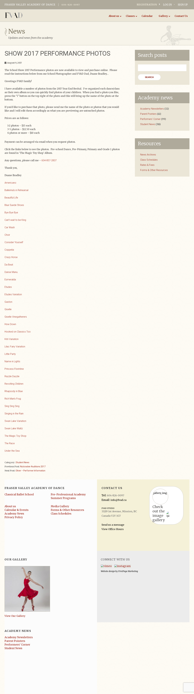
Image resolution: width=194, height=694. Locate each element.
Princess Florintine (14, 368)
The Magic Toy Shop (15, 435)
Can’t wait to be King (15, 220)
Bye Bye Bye (11, 212)
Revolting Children (14, 383)
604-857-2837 (49, 160)
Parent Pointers (148, 113)
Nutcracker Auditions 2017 (32, 466)
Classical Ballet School (19, 494)
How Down (10, 324)
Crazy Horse (11, 257)
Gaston (8, 301)
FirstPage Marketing (128, 571)
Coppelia (9, 249)
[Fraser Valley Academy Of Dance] (25, 15)
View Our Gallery (15, 615)
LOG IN (167, 4)
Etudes (8, 287)
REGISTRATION (147, 4)
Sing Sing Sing (12, 406)
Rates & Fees (147, 165)
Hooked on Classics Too (18, 331)
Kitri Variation (11, 339)
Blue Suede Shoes (14, 205)
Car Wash (10, 227)
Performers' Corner (150, 119)
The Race (10, 443)
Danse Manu (11, 272)
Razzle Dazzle (12, 376)
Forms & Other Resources (154, 170)
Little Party (10, 354)
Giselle (8, 309)
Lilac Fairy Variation (15, 346)
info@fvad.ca (118, 499)
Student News (22, 462)
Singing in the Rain (14, 413)
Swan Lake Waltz (14, 428)
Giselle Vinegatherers (16, 316)
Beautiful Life (11, 197)
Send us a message (113, 524)
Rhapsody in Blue (14, 391)
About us (10, 506)
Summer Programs (63, 498)
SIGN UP (183, 4)
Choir (7, 234)
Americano (10, 182)
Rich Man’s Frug (13, 398)
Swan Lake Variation (15, 421)
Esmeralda (10, 279)
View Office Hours (113, 529)
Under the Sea (12, 450)
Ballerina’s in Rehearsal (16, 190)
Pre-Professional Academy (68, 494)
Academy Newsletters (152, 108)
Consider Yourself (14, 242)
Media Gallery (60, 506)
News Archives (148, 154)
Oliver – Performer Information (30, 470)
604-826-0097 (71, 4)
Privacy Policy (14, 517)
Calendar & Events (16, 510)
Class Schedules (149, 159)
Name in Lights (12, 361)
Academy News (14, 513)
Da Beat (9, 264)
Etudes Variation (13, 294)
